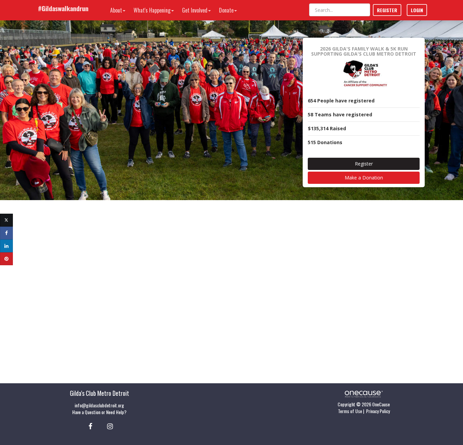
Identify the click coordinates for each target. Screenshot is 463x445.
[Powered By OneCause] (363, 393)
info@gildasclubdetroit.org (99, 405)
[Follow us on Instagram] (108, 426)
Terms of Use (350, 410)
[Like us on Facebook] (89, 426)
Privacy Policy (378, 410)
